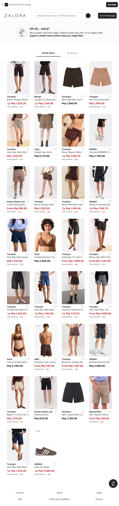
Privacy (99, 499)
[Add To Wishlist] (28, 96)
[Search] (88, 15)
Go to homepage (107, 15)
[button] (59, 4)
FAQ (20, 499)
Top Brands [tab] (71, 53)
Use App (112, 4)
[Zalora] (15, 15)
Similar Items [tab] (48, 53)
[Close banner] (2, 4)
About (59, 492)
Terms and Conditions (59, 499)
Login (99, 492)
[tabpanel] (59, 269)
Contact (20, 492)
